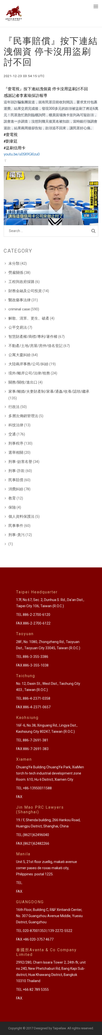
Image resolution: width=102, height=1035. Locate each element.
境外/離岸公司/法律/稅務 (29, 373)
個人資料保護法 (21, 516)
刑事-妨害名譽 (20, 461)
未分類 (14, 263)
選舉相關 (15, 452)
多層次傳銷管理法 (23, 416)
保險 (12, 507)
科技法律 (15, 425)
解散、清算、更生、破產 (28, 318)
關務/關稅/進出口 (22, 382)
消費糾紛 (15, 489)
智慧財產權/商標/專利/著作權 (32, 336)
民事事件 (15, 525)
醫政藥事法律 (19, 300)
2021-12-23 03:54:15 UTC (24, 76)
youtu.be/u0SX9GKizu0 (22, 154)
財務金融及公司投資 (25, 291)
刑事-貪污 (16, 535)
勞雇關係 (15, 272)
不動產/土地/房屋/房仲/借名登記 (35, 346)
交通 (12, 434)
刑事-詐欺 (16, 471)
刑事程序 (15, 443)
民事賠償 (15, 480)
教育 (12, 498)
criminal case (19, 309)
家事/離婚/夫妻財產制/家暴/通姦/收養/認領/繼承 (48, 391)
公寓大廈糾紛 (19, 355)
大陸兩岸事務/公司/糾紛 (28, 364)
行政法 (14, 407)
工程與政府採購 (21, 282)
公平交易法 (17, 327)
